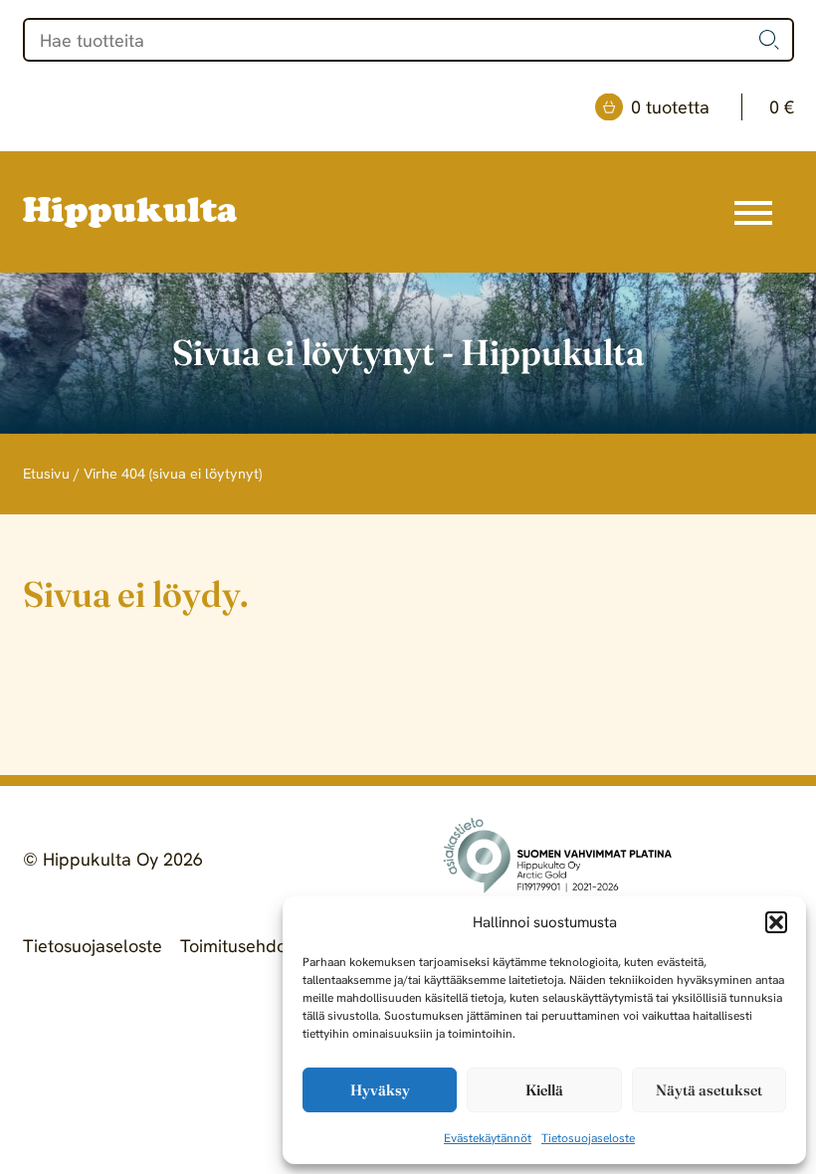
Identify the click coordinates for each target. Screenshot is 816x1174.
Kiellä (544, 1089)
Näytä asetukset (709, 1089)
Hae (769, 40)
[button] (776, 922)
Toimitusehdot (236, 945)
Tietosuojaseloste (588, 1138)
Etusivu (46, 474)
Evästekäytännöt (487, 1138)
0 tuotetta (712, 107)
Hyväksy (380, 1089)
